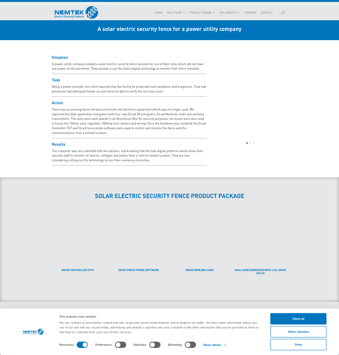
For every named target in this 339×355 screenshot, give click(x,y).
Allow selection (298, 331)
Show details (212, 345)
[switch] (120, 345)
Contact (267, 12)
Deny (298, 344)
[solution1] (250, 149)
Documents (228, 12)
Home (159, 12)
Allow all (298, 318)
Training (250, 12)
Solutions (174, 12)
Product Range (200, 12)
